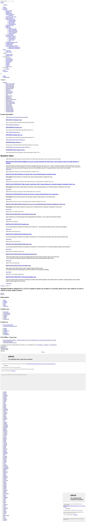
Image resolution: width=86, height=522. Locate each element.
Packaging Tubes (9, 35)
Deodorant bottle (12, 20)
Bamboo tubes (9, 13)
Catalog (7, 68)
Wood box (11, 15)
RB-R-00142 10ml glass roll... (14, 120)
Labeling (8, 62)
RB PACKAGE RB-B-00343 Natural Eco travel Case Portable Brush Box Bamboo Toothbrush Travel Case (35, 204)
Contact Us (5, 71)
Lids (9, 41)
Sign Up (2, 293)
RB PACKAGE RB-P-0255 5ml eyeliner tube (18, 265)
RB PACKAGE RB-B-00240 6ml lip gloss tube (19, 244)
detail (10, 169)
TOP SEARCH (53, 344)
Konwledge (8, 50)
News (4, 49)
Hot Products (40, 344)
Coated (7, 65)
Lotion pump (11, 39)
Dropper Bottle (12, 21)
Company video (9, 54)
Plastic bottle (8, 27)
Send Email (3, 347)
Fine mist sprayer (12, 38)
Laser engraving (9, 59)
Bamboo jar (8, 12)
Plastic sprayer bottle (13, 31)
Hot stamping (9, 61)
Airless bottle (11, 33)
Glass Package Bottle (10, 19)
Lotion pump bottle (13, 30)
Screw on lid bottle (13, 32)
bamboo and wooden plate (14, 48)
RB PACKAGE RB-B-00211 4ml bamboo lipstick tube (21, 214)
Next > (3, 285)
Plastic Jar (8, 26)
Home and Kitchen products (12, 45)
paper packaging (9, 18)
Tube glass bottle (12, 24)
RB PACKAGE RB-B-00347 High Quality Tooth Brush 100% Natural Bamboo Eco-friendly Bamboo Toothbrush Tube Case (40, 184)
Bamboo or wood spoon (11, 16)
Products (5, 9)
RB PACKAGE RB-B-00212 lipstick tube (17, 224)
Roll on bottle (11, 22)
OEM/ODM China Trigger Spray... (15, 150)
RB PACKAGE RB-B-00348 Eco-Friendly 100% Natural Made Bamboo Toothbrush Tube (31, 174)
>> (5, 285)
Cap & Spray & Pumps (11, 36)
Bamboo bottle (9, 10)
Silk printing (8, 58)
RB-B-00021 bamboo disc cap (14, 135)
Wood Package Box (10, 14)
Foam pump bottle (12, 28)
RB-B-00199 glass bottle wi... (14, 142)
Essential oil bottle (10, 25)
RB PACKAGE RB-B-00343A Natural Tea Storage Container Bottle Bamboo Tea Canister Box (32, 194)
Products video (9, 55)
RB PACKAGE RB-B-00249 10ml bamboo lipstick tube (21, 254)
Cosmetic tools (9, 44)
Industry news (9, 51)
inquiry (7, 169)
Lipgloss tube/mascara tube (11, 42)
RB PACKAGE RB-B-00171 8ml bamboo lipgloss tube (21, 277)
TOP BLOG (46, 344)
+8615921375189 (4, 348)
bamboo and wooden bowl (14, 47)
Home (4, 7)
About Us (5, 8)
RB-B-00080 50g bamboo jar (14, 127)
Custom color (9, 66)
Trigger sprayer (12, 37)
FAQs (4, 70)
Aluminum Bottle (9, 43)
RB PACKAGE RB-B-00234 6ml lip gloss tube (19, 234)
